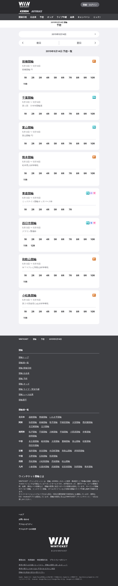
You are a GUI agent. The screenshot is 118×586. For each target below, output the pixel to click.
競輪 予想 (23, 378)
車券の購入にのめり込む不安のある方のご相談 (37, 569)
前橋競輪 (28, 61)
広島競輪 (43, 456)
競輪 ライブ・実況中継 (29, 389)
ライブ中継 (62, 17)
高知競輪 (56, 461)
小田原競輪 (75, 431)
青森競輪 (28, 193)
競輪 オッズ (24, 384)
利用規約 (31, 560)
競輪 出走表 (24, 373)
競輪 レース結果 (26, 394)
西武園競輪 (88, 422)
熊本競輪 (28, 157)
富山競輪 (28, 127)
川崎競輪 (54, 431)
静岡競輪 (33, 436)
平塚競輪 (64, 431)
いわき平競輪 (56, 417)
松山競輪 (66, 461)
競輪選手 (23, 400)
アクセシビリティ (26, 524)
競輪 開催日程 (25, 368)
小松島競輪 (29, 295)
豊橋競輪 (66, 441)
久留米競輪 (44, 466)
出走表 (33, 17)
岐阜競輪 (45, 441)
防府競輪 (54, 456)
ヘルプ (21, 514)
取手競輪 (54, 422)
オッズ (50, 17)
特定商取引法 (42, 560)
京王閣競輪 (34, 426)
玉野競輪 (33, 456)
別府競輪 (78, 466)
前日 (39, 42)
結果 (72, 17)
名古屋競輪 (34, 441)
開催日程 (23, 17)
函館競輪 (33, 417)
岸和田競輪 (79, 450)
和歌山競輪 (29, 259)
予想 (42, 17)
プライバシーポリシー (58, 560)
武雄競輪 (56, 466)
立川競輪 (45, 426)
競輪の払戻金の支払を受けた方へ (32, 572)
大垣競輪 (56, 441)
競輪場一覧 (24, 362)
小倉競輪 (33, 466)
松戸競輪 (33, 431)
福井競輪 (33, 450)
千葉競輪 (28, 97)
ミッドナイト (99, 17)
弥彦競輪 (33, 422)
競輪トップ (24, 357)
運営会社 (22, 560)
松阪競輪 (87, 441)
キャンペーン (84, 17)
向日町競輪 (55, 450)
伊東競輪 (87, 431)
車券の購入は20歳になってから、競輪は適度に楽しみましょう (43, 565)
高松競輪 (33, 461)
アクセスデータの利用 (27, 529)
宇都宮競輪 (65, 422)
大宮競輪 (76, 422)
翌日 (79, 42)
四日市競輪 (29, 223)
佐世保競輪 (67, 466)
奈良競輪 (43, 450)
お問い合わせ (24, 519)
